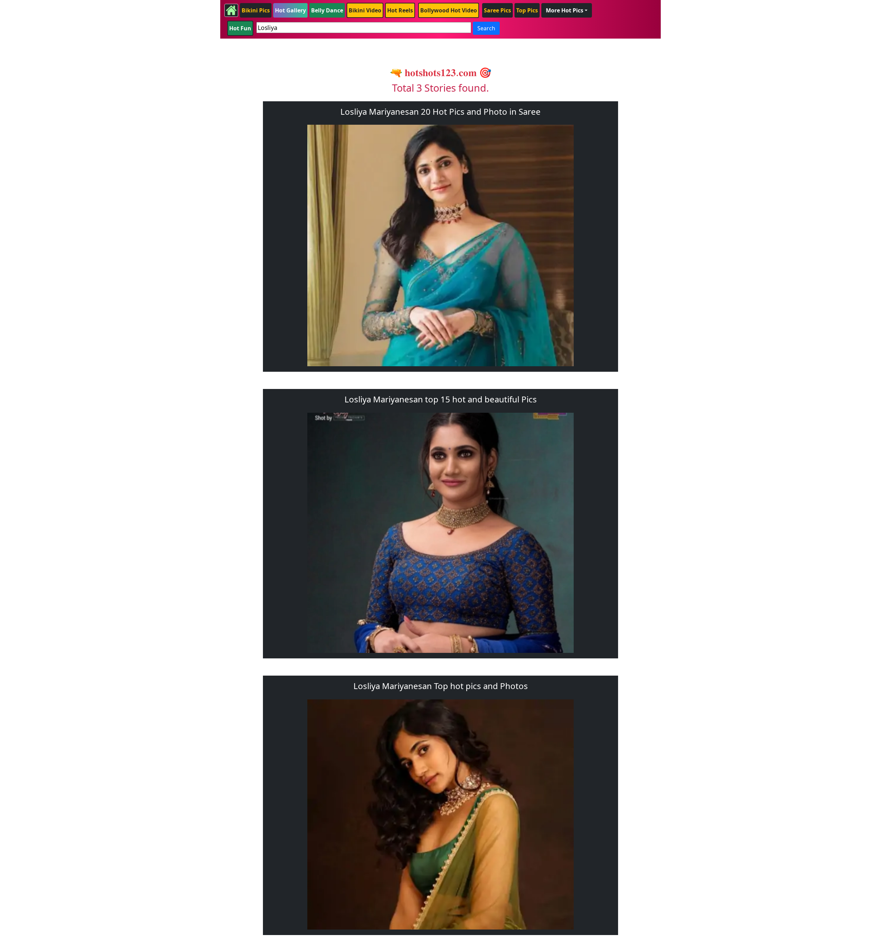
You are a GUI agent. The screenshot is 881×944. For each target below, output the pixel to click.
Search (486, 28)
